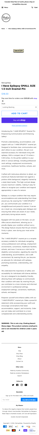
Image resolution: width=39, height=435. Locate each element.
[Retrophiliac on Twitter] (13, 385)
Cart (36, 7)
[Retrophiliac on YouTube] (26, 385)
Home (3, 28)
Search (19, 376)
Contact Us (19, 361)
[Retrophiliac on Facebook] (17, 385)
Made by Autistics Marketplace (19, 373)
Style (3, 103)
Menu (6, 7)
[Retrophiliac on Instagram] (21, 385)
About (19, 359)
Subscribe (29, 400)
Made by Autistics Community (19, 370)
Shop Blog (19, 356)
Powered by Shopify (29, 423)
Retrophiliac (19, 423)
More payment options (19, 125)
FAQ (19, 351)
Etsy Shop (19, 353)
